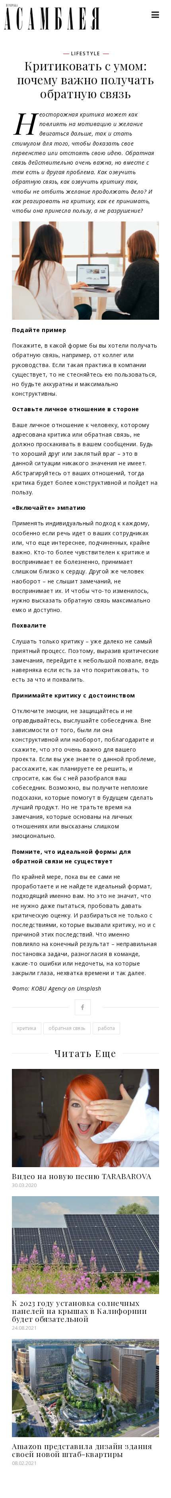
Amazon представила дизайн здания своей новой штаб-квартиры (82, 1450)
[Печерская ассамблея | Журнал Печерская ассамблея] (47, 17)
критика (26, 1028)
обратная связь (67, 1028)
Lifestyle (85, 53)
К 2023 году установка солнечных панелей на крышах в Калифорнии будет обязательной (79, 1311)
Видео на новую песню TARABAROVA (82, 1176)
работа (106, 1028)
